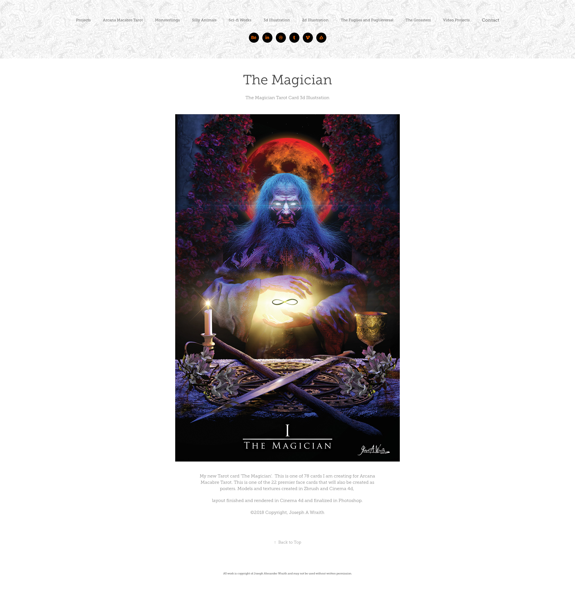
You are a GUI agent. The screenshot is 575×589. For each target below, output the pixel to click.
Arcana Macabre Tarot (123, 20)
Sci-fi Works (240, 20)
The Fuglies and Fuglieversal (367, 20)
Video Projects (456, 20)
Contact (490, 20)
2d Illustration (315, 20)
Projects (83, 20)
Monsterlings (167, 20)
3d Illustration (276, 20)
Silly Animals (204, 20)
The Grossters (418, 20)
